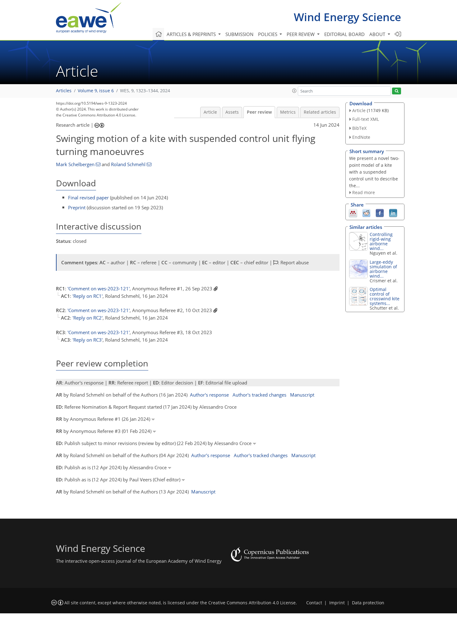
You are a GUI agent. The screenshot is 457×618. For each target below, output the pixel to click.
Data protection (368, 603)
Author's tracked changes (259, 395)
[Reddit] (366, 213)
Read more (363, 192)
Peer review (259, 112)
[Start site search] (396, 91)
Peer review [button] (301, 34)
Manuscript (302, 395)
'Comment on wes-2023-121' (98, 288)
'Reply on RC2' (87, 318)
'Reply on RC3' (87, 340)
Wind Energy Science (347, 17)
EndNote (361, 137)
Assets (232, 112)
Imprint (337, 603)
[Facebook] (380, 213)
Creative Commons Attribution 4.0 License (252, 603)
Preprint (76, 207)
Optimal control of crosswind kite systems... (384, 296)
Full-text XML (365, 119)
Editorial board (344, 34)
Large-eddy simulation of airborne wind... (383, 269)
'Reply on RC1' (87, 296)
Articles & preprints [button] (192, 34)
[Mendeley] (353, 213)
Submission (239, 34)
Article (210, 112)
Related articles (320, 112)
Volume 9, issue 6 (96, 90)
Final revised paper (88, 197)
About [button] (377, 34)
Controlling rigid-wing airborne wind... (381, 241)
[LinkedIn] (393, 213)
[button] (294, 90)
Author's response (209, 395)
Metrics (288, 112)
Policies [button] (268, 34)
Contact (314, 603)
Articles (64, 90)
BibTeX (359, 128)
